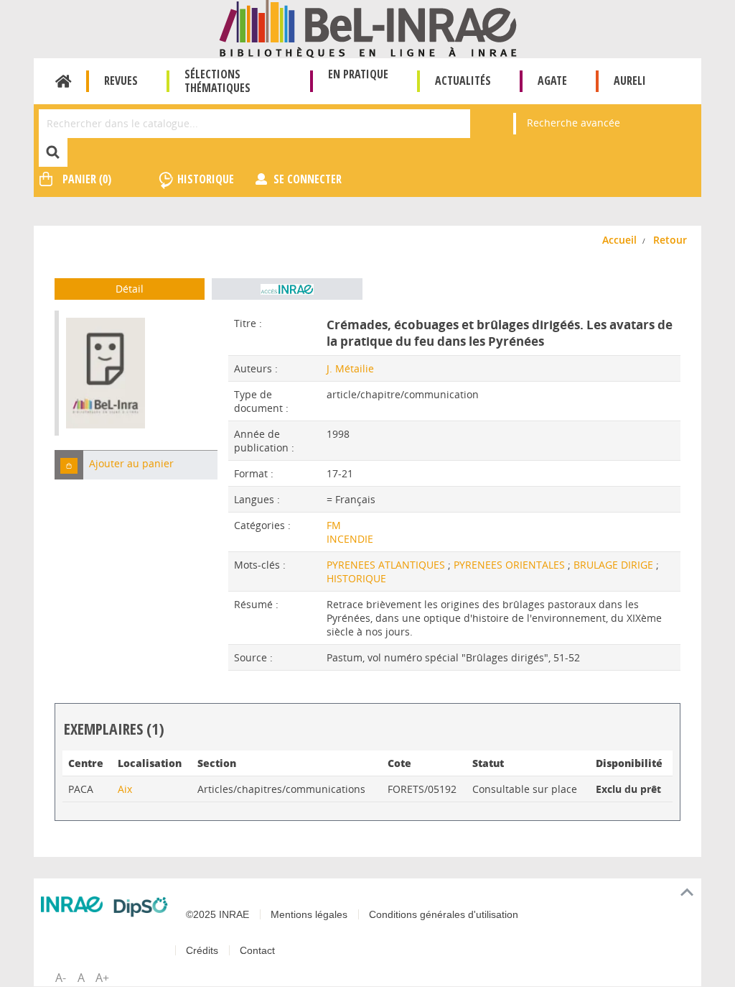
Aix (125, 789)
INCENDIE (350, 539)
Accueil (63, 81)
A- (60, 978)
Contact (257, 950)
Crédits (202, 950)
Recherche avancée (573, 122)
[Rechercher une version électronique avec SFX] (287, 289)
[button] (69, 464)
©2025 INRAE (217, 914)
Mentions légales (309, 914)
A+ (102, 978)
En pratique (358, 74)
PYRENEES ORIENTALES (511, 564)
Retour (670, 240)
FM (334, 525)
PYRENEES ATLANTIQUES (387, 564)
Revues (121, 80)
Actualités (463, 80)
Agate (552, 80)
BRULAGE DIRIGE (615, 564)
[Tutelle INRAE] (72, 904)
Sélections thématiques (217, 81)
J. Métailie (350, 368)
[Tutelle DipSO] (141, 906)
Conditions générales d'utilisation (443, 914)
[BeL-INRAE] (368, 28)
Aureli (630, 80)
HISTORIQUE (356, 578)
